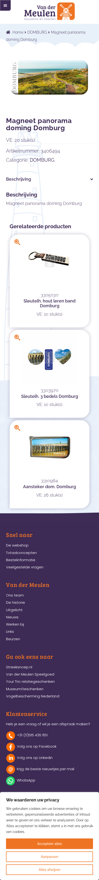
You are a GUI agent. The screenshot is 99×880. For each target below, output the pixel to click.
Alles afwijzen (49, 870)
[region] (49, 836)
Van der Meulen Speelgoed (30, 674)
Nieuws (12, 617)
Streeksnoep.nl (19, 667)
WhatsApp (26, 780)
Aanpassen (49, 857)
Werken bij (15, 624)
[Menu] (5, 5)
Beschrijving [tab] (18, 179)
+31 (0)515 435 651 (32, 735)
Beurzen (13, 638)
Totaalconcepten (21, 552)
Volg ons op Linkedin (35, 757)
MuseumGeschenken (24, 688)
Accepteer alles (49, 844)
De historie (15, 602)
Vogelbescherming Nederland (32, 696)
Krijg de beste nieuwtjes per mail (45, 768)
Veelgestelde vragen (24, 567)
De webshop (17, 545)
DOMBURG (37, 32)
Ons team (15, 595)
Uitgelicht (14, 609)
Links (10, 631)
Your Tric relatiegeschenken (30, 681)
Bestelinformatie (20, 559)
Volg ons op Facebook (36, 746)
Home (17, 32)
